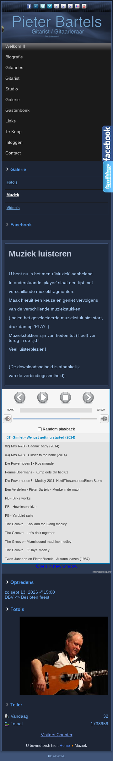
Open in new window (56, 566)
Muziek (13, 195)
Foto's (12, 182)
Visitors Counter (57, 734)
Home (65, 745)
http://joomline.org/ (102, 572)
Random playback (59, 429)
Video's (13, 208)
